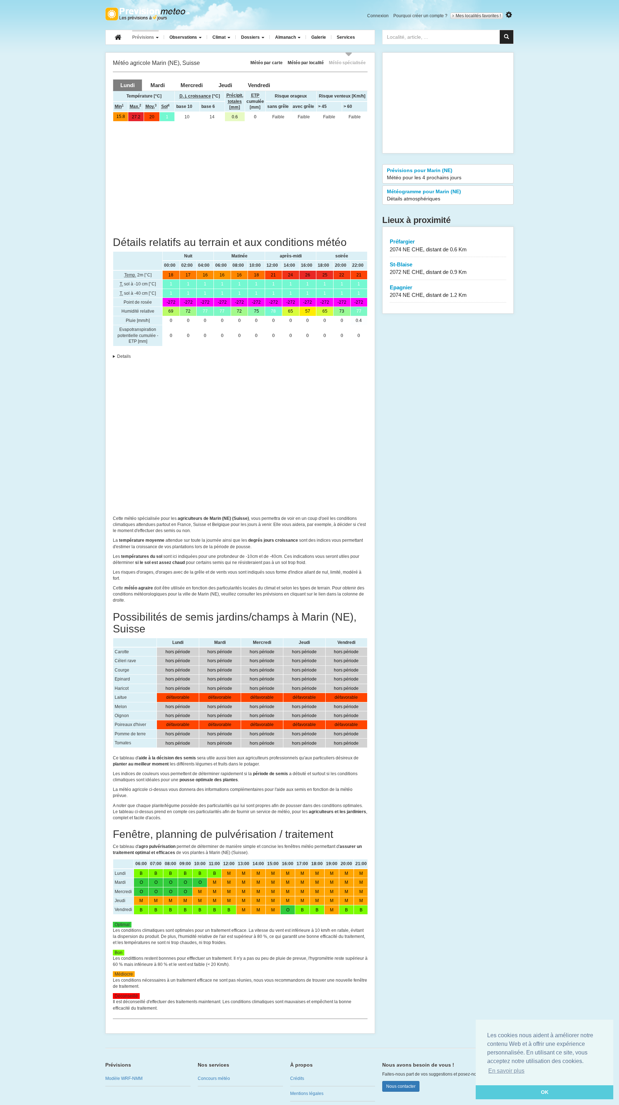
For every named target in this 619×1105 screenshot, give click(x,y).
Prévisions (143, 37)
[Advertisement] (240, 179)
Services (346, 37)
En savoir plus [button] (506, 1071)
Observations (183, 37)
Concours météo (214, 1078)
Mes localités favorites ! (478, 16)
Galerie (318, 37)
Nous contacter (401, 1086)
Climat (219, 37)
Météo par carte (266, 62)
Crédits (297, 1078)
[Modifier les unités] (509, 15)
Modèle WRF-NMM (124, 1078)
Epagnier (428, 291)
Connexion (378, 16)
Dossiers (251, 37)
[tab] (127, 85)
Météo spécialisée (347, 62)
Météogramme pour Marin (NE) (424, 195)
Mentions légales (306, 1093)
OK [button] (544, 1092)
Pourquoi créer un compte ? (420, 16)
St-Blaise (428, 268)
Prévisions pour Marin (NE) (424, 173)
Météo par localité (306, 62)
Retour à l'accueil (147, 14)
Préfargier (428, 245)
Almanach (286, 37)
